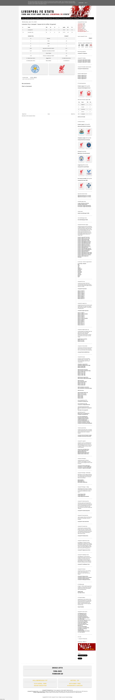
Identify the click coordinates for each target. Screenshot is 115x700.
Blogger (71, 697)
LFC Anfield (43, 18)
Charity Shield (63, 690)
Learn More (80, 2)
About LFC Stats (29, 18)
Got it (86, 2)
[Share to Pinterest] (36, 77)
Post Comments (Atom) (31, 115)
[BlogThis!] (32, 77)
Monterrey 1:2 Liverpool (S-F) (83, 413)
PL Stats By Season (62, 692)
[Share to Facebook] (34, 77)
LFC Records (56, 18)
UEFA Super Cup (84, 691)
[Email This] (30, 77)
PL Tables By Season (78, 692)
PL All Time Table (55, 692)
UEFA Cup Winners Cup (71, 691)
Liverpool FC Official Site (83, 638)
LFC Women (63, 18)
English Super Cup (69, 690)
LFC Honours (49, 18)
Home (23, 18)
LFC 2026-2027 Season (86, 18)
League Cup (58, 690)
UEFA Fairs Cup (78, 691)
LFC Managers (76, 18)
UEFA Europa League (59, 691)
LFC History (37, 18)
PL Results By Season (70, 692)
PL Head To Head (49, 692)
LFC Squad (70, 18)
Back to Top (2, 699)
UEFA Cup (65, 691)
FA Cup (54, 690)
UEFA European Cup (52, 691)
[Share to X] (33, 77)
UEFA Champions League (43, 691)
